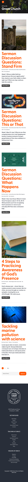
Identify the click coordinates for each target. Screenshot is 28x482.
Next (8, 368)
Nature (10, 342)
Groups (14, 455)
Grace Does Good (14, 425)
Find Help (14, 457)
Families (14, 439)
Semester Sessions (14, 438)
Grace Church (5, 69)
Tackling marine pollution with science (13, 332)
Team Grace (14, 422)
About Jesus (14, 434)
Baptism (14, 454)
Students (14, 443)
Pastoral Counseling (14, 459)
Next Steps (14, 418)
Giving (14, 423)
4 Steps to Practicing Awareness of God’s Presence (12, 269)
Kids (14, 441)
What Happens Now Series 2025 (15, 281)
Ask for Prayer (14, 462)
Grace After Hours (14, 444)
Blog (14, 446)
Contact (14, 426)
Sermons (14, 436)
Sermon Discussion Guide (14, 69)
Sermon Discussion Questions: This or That (12, 118)
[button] (25, 2)
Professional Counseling (14, 460)
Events (14, 420)
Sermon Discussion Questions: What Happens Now (12, 180)
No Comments (7, 71)
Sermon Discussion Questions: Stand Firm (12, 59)
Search (23, 373)
